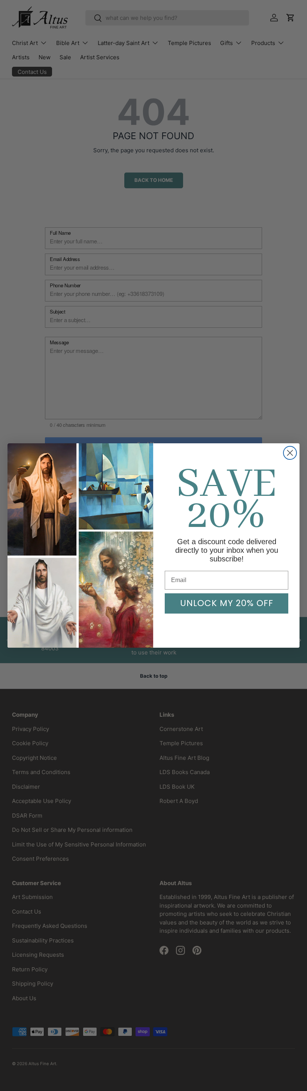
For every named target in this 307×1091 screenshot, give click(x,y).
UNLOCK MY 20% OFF (226, 603)
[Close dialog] (290, 452)
